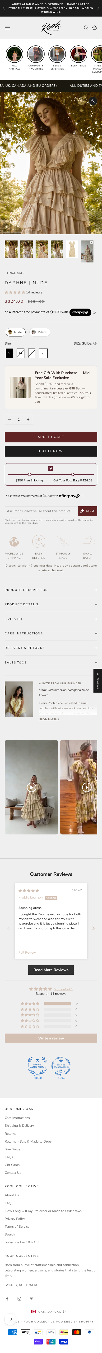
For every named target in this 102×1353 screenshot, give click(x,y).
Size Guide (12, 1149)
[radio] (15, 332)
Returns (10, 1133)
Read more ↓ (49, 719)
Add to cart (51, 437)
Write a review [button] (51, 1038)
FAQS (9, 1203)
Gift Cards (12, 1165)
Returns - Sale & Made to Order (28, 1141)
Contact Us (13, 1172)
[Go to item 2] (26, 249)
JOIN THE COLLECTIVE (26, 1334)
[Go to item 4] (57, 249)
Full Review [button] (27, 952)
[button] (15, 292)
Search (10, 1234)
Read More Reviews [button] (51, 970)
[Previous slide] (8, 928)
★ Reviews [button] (98, 680)
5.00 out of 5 (63, 989)
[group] (14, 57)
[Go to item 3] (41, 249)
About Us (12, 1195)
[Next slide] (93, 928)
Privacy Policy (15, 1219)
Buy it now (51, 451)
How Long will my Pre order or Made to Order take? (43, 1211)
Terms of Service (17, 1226)
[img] (29, 891)
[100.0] (37, 1066)
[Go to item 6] (87, 251)
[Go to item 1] (11, 249)
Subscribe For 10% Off (22, 1242)
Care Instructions (17, 1118)
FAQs (9, 1157)
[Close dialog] (98, 1283)
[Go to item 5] (72, 249)
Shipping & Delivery (19, 1125)
